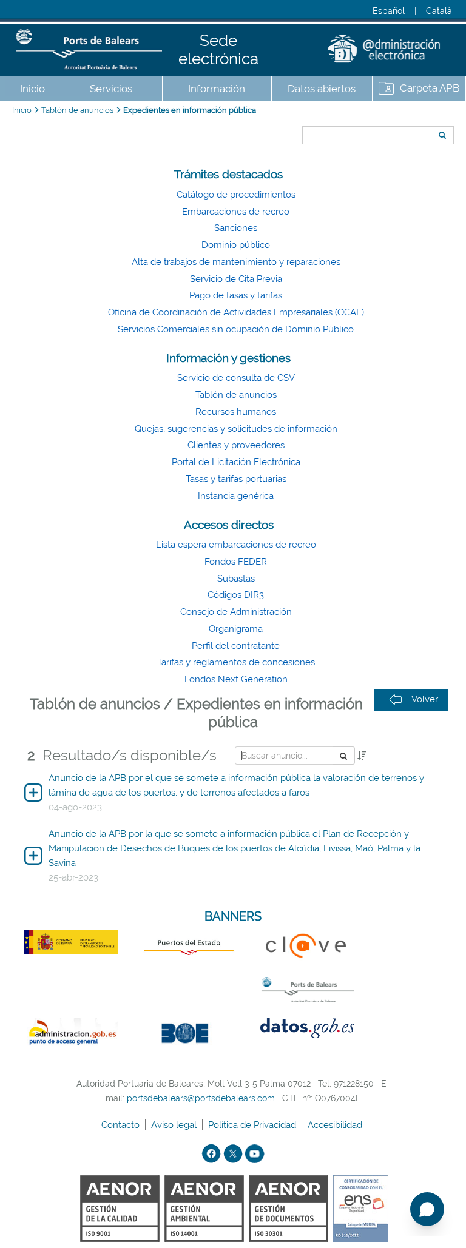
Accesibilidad (336, 1124)
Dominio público (235, 245)
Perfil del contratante (236, 645)
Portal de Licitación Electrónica (236, 462)
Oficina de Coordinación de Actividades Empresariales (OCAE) (236, 312)
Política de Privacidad (253, 1124)
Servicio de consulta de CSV (236, 377)
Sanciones (235, 228)
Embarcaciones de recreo (235, 211)
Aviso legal (175, 1124)
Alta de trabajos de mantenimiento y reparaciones (236, 262)
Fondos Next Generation (236, 679)
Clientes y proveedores (236, 445)
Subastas (236, 578)
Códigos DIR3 (236, 594)
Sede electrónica (218, 50)
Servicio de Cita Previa (236, 278)
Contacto (121, 1124)
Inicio (32, 88)
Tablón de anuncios (77, 110)
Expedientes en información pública (189, 110)
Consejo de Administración (236, 611)
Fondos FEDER (235, 561)
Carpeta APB (429, 88)
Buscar (298, 113)
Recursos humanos (235, 411)
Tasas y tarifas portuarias (236, 479)
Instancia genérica (236, 496)
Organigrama (236, 628)
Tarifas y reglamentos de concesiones (236, 662)
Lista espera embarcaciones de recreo (236, 544)
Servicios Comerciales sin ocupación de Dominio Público (236, 329)
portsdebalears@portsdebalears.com (201, 1098)
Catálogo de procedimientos (236, 194)
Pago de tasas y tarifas (235, 295)
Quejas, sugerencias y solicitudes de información (236, 428)
